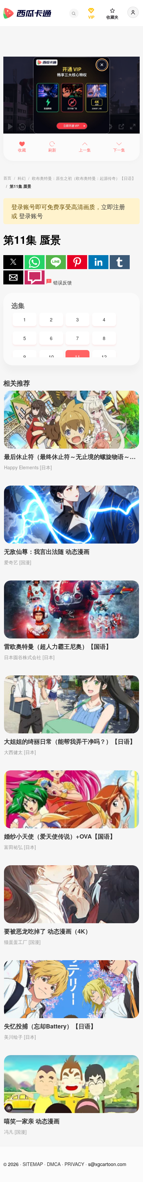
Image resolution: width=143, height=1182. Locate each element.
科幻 (22, 178)
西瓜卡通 (27, 13)
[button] (73, 13)
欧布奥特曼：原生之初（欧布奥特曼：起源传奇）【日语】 (84, 178)
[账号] (133, 12)
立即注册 (113, 206)
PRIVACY (74, 1164)
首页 (7, 178)
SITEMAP (33, 1164)
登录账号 (31, 215)
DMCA (54, 1164)
